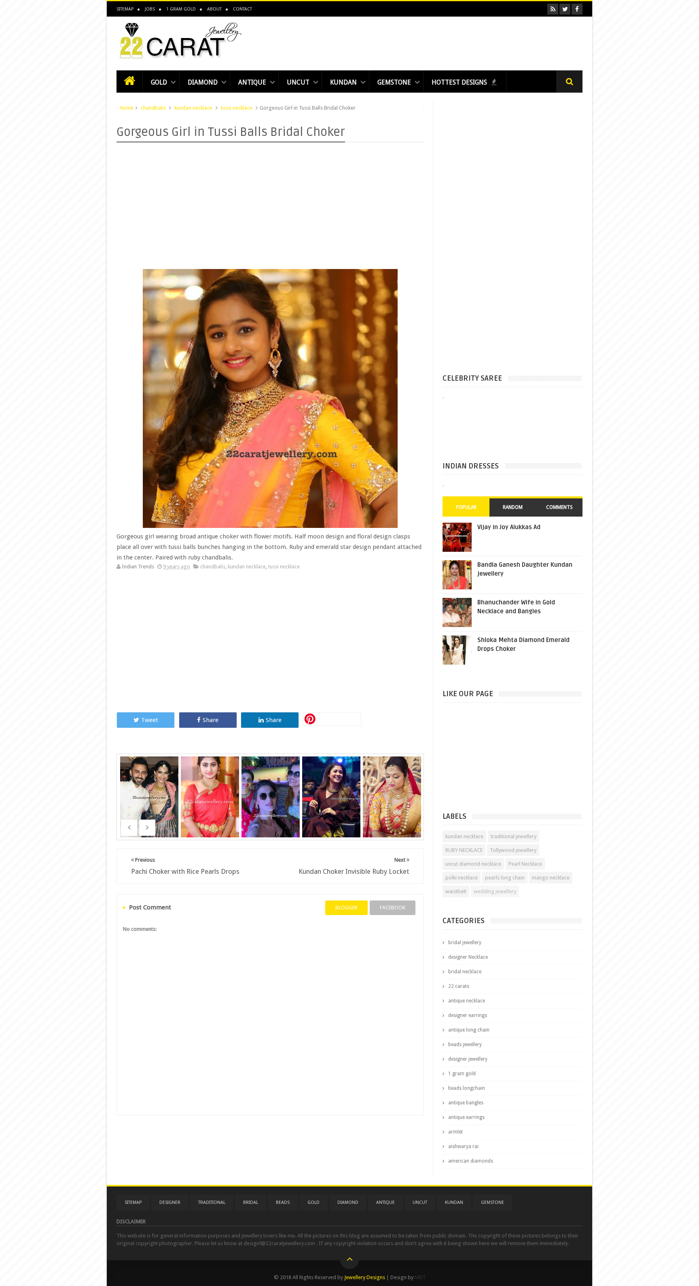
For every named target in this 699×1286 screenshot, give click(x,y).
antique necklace (466, 1001)
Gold (159, 82)
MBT (420, 1277)
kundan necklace (193, 108)
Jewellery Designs (364, 1277)
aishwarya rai (463, 1146)
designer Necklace (468, 957)
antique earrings (466, 1117)
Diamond (203, 82)
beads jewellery (465, 1044)
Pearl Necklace (525, 864)
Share (210, 720)
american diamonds (470, 1161)
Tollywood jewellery (513, 850)
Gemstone (394, 82)
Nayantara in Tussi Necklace (332, 786)
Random (513, 507)
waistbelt (455, 891)
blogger (346, 908)
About (214, 9)
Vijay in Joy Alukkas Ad (508, 527)
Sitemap (124, 9)
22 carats (458, 986)
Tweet (149, 720)
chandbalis (153, 108)
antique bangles (465, 1103)
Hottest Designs (460, 82)
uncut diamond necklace (473, 864)
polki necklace (461, 878)
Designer (169, 1202)
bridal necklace (464, 972)
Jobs (150, 9)
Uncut (298, 82)
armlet (455, 1132)
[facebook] (577, 9)
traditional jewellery (513, 836)
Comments (559, 507)
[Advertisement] (435, 41)
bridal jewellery (464, 942)
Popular (466, 507)
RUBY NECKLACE (464, 850)
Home (126, 108)
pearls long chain (505, 878)
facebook (392, 908)
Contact (242, 9)
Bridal (250, 1202)
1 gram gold (462, 1073)
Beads (283, 1202)
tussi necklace (236, 108)
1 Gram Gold (181, 9)
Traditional (211, 1202)
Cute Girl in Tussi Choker (211, 786)
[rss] (552, 9)
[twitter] (564, 9)
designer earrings (467, 1015)
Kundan (343, 82)
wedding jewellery (495, 891)
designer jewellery (467, 1059)
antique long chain (468, 1030)
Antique (252, 82)
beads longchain (466, 1088)
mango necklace (551, 878)
